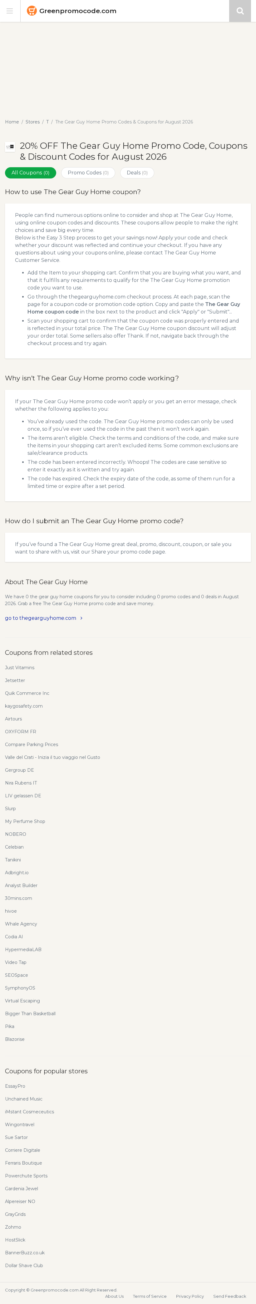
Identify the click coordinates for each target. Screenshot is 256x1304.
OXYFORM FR (20, 732)
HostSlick (15, 1240)
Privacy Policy (190, 1296)
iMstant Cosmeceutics (29, 1112)
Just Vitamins (19, 667)
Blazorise (15, 1039)
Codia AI (14, 937)
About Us (114, 1296)
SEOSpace (16, 975)
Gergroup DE (19, 770)
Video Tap (16, 962)
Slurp (10, 808)
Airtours (13, 719)
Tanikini (13, 860)
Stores (33, 122)
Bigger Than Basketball (30, 1013)
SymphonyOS (20, 988)
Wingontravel (19, 1124)
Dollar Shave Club (24, 1265)
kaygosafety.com (24, 706)
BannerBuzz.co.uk (25, 1253)
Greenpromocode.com (77, 11)
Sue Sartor (16, 1137)
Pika (9, 1026)
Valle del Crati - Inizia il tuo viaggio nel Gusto (52, 757)
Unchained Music (23, 1099)
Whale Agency (21, 924)
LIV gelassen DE (23, 796)
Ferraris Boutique (23, 1163)
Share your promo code (121, 552)
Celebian (14, 847)
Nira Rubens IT (21, 783)
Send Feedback (229, 1296)
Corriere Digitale (22, 1150)
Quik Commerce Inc (27, 693)
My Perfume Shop (25, 821)
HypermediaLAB (23, 949)
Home (12, 122)
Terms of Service (150, 1296)
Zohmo (13, 1227)
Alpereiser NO (20, 1201)
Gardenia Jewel (21, 1188)
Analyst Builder (21, 885)
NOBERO (15, 834)
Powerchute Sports (26, 1176)
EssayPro (15, 1086)
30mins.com (18, 898)
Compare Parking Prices (31, 744)
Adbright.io (17, 872)
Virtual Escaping (22, 1001)
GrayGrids (15, 1214)
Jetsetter (15, 680)
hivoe (11, 911)
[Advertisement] (128, 69)
